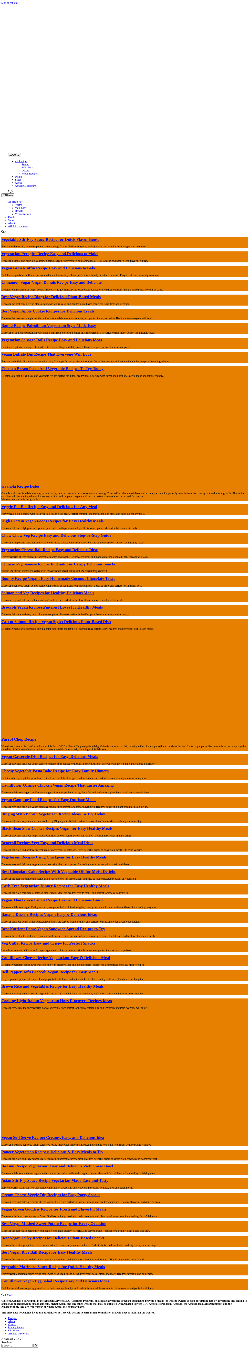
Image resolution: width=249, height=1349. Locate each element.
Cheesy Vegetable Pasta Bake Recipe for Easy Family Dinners (55, 771)
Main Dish (27, 167)
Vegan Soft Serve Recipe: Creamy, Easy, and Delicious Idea (52, 1137)
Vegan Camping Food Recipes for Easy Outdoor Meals (48, 799)
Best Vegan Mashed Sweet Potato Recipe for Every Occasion (53, 1223)
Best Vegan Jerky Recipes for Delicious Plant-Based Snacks (52, 1238)
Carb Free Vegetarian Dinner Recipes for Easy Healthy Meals (55, 886)
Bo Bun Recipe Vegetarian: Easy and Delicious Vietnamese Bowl (57, 1166)
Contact (12, 1324)
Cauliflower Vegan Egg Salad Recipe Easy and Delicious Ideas (55, 1281)
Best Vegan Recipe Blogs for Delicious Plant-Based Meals (51, 297)
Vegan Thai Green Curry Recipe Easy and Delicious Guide (52, 900)
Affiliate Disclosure (25, 185)
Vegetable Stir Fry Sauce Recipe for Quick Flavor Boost (50, 239)
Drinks (18, 176)
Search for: (7, 1342)
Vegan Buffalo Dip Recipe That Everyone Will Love (46, 354)
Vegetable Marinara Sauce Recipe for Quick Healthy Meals (53, 1266)
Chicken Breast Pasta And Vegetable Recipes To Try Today (52, 368)
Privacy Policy (16, 1327)
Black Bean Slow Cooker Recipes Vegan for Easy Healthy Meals (56, 828)
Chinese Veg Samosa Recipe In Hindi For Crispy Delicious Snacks (58, 564)
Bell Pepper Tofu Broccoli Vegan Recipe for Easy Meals (49, 972)
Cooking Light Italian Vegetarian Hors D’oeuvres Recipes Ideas (56, 1000)
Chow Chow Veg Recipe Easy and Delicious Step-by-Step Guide (56, 535)
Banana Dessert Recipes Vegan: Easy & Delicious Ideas (49, 914)
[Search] (35, 1346)
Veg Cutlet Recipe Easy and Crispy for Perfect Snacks (48, 943)
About (18, 182)
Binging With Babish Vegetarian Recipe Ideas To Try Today (53, 814)
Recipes (12, 1318)
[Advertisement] (124, 117)
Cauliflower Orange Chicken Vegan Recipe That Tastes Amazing (57, 785)
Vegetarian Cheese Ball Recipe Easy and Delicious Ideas (49, 550)
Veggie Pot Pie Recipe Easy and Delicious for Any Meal (49, 506)
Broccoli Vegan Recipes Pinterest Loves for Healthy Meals (52, 607)
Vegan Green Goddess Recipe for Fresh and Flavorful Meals (53, 1209)
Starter (25, 164)
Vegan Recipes (30, 173)
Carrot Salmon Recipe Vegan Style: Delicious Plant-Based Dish (56, 621)
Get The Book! (161, 6)
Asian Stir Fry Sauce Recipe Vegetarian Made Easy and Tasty (54, 1180)
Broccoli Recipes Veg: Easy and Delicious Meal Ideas (47, 843)
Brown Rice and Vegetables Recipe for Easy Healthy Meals (52, 986)
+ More (9, 1295)
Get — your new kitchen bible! (110, 6)
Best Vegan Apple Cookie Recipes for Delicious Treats (48, 311)
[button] (11, 191)
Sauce (18, 179)
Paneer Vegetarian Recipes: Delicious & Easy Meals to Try (52, 1152)
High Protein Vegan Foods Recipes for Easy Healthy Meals (52, 521)
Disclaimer (14, 1330)
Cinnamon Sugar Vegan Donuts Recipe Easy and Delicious (51, 282)
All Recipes (21, 161)
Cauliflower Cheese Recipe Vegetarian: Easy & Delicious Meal (55, 957)
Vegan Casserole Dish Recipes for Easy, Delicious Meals (49, 756)
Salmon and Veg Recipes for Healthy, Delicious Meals (47, 593)
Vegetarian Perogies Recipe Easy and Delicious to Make (49, 253)
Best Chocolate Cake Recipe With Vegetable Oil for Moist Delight (58, 871)
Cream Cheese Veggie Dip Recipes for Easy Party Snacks (50, 1195)
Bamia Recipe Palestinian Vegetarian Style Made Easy (48, 325)
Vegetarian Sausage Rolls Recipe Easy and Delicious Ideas (51, 340)
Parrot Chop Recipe (18, 739)
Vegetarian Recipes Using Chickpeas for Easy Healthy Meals (54, 857)
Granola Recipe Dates (20, 486)
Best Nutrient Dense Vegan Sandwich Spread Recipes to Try (53, 929)
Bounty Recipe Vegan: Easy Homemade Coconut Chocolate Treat (58, 578)
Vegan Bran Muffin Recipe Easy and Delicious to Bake (48, 268)
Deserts (26, 170)
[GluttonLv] (13, 151)
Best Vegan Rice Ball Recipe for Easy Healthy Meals (46, 1252)
